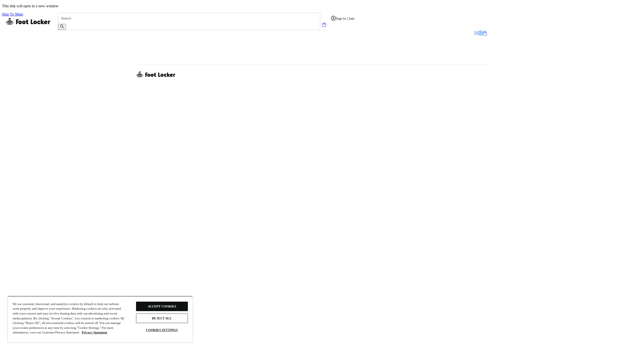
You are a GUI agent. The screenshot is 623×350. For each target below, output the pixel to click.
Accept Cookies (162, 306)
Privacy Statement (94, 332)
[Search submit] (62, 27)
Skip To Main (12, 14)
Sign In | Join (345, 18)
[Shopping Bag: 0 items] (324, 26)
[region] (100, 319)
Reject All (162, 318)
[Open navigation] (476, 33)
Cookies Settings (162, 330)
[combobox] (189, 18)
